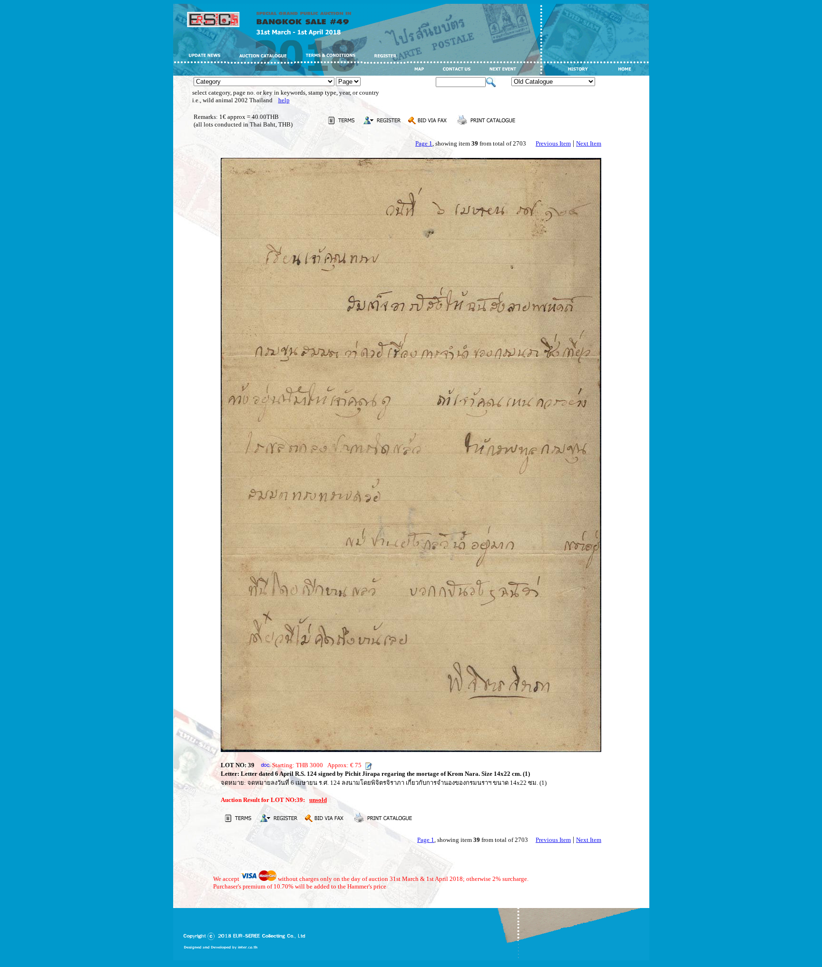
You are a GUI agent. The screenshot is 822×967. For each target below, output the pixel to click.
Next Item (588, 143)
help (284, 100)
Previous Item (553, 143)
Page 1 (423, 143)
